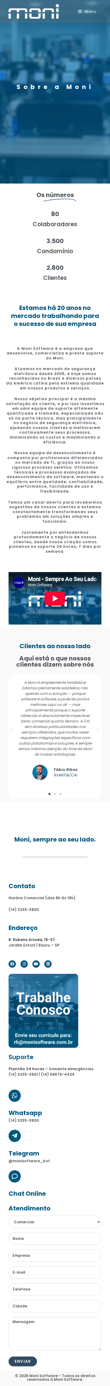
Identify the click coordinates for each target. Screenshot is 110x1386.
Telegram (24, 1153)
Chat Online (27, 1193)
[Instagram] (24, 964)
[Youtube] (36, 964)
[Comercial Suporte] (55, 1222)
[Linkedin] (48, 964)
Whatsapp (25, 1113)
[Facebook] (12, 964)
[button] (49, 794)
